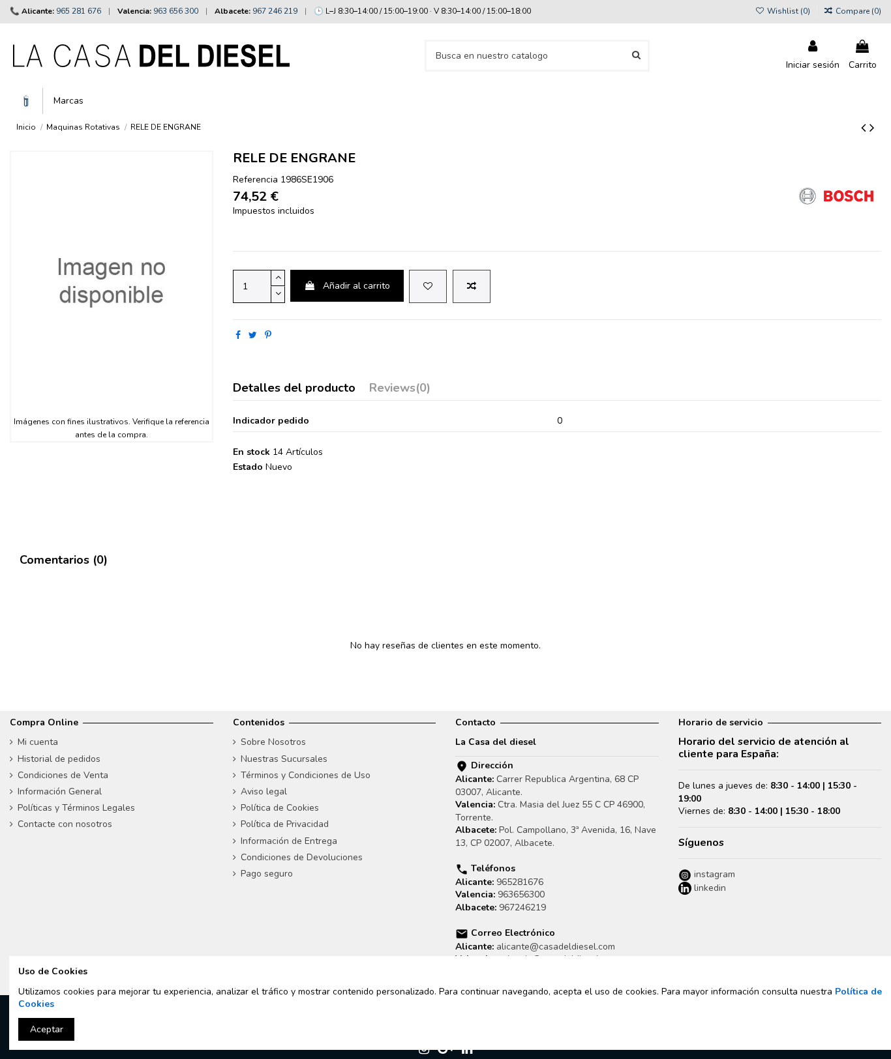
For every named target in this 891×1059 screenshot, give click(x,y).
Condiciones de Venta (63, 775)
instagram (713, 874)
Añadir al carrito (356, 286)
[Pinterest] (268, 335)
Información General (60, 791)
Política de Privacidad (285, 824)
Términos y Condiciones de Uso (305, 775)
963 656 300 (175, 11)
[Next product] (872, 128)
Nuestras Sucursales (284, 759)
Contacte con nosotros (65, 824)
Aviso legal (264, 791)
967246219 (522, 907)
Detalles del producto (294, 389)
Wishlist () (788, 11)
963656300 (521, 894)
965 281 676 (78, 11)
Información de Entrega (289, 841)
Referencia (255, 179)
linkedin (708, 888)
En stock (251, 452)
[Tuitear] (253, 335)
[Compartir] (238, 335)
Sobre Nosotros (273, 742)
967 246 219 (274, 11)
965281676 (519, 882)
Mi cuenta (38, 742)
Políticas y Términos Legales (76, 808)
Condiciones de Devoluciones (302, 857)
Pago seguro (267, 873)
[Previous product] (865, 128)
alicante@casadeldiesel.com (555, 946)
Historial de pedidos (59, 759)
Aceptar (46, 1029)
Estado (248, 467)
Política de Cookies (280, 808)
